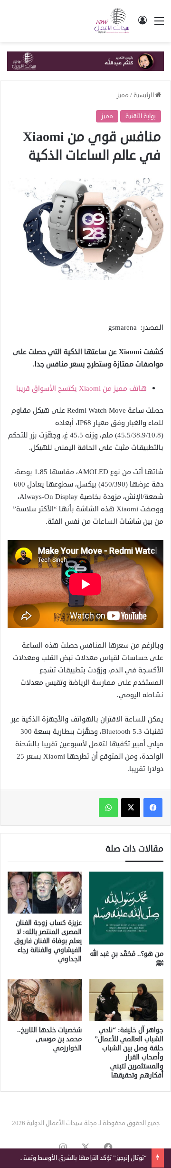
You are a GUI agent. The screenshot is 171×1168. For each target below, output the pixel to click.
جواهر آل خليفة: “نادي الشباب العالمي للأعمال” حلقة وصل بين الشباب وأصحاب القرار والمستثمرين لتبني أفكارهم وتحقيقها (129, 1053)
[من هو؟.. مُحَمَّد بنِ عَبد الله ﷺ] (126, 908)
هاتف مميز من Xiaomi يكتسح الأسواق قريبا (81, 389)
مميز (123, 95)
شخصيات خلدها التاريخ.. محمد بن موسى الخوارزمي (49, 1039)
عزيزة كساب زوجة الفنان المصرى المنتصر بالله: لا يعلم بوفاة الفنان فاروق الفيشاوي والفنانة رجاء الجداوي (48, 941)
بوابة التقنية (140, 116)
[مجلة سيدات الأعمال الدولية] (112, 21)
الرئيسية (144, 95)
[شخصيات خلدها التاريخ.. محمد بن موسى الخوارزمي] (45, 1000)
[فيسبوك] (152, 807)
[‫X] (130, 807)
